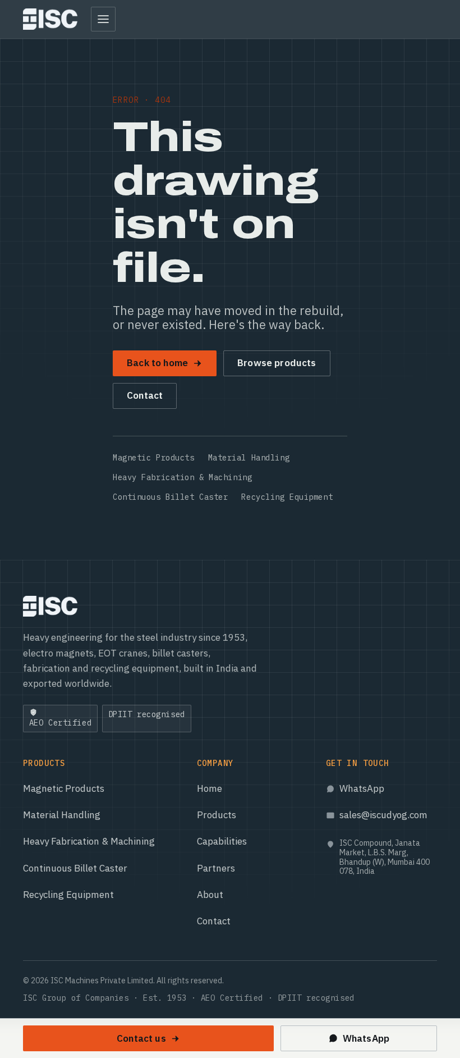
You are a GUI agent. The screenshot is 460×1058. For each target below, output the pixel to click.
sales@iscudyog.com (383, 815)
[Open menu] (103, 19)
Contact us (141, 1038)
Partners (216, 868)
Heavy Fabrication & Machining (182, 477)
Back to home (157, 363)
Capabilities (222, 841)
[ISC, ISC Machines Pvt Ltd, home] (50, 19)
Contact (145, 395)
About (210, 894)
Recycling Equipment (287, 497)
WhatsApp (361, 788)
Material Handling (249, 458)
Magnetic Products (154, 458)
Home (209, 788)
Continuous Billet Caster (170, 497)
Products (216, 815)
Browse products (276, 363)
